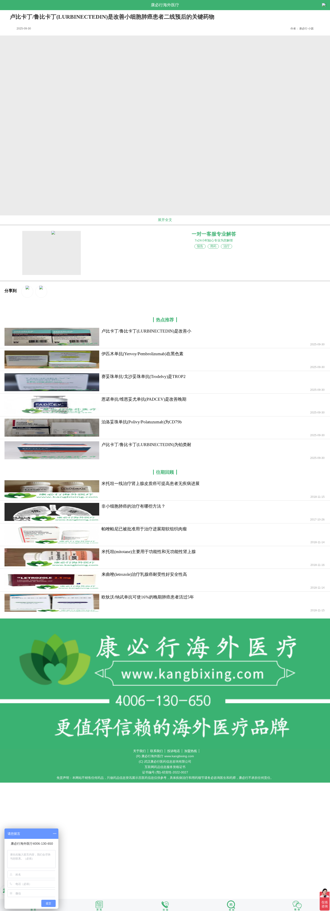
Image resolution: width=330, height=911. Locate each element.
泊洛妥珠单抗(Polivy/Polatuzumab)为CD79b (141, 422)
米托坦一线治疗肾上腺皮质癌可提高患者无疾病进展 (150, 483)
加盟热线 (190, 751)
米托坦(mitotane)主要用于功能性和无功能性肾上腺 (148, 551)
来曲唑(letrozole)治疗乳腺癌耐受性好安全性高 (144, 574)
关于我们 (139, 751)
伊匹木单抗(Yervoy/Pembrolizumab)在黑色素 (142, 353)
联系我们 (156, 751)
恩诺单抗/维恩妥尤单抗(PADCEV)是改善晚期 (143, 399)
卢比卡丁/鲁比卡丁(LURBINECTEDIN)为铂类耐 (146, 444)
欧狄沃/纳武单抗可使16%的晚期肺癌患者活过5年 (147, 597)
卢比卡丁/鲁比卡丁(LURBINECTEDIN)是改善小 (146, 331)
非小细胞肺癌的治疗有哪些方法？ (133, 506)
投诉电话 (173, 751)
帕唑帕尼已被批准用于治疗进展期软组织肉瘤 (144, 529)
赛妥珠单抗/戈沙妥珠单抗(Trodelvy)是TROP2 (143, 376)
